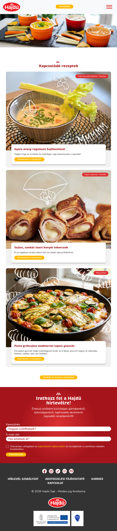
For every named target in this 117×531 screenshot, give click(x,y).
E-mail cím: (13, 434)
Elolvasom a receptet (29, 159)
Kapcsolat (55, 483)
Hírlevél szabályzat (23, 479)
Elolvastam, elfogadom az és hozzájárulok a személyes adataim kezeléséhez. (57, 448)
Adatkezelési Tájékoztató (65, 479)
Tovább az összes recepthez (58, 377)
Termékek (64, 6)
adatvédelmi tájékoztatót (51, 446)
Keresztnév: (13, 424)
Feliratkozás (16, 454)
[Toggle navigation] (109, 7)
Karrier (97, 479)
